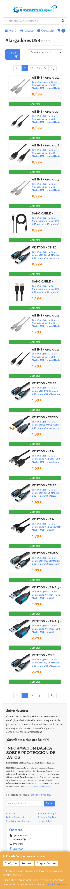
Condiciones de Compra (18, 821)
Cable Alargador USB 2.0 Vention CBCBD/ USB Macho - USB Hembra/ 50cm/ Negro (46, 425)
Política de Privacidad (42, 786)
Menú (12, 30)
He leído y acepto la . (30, 794)
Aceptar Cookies (46, 863)
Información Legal (47, 813)
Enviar (49, 803)
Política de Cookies (55, 884)
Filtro (12, 53)
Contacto (47, 30)
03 (38, 68)
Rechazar (27, 863)
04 (45, 68)
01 (25, 68)
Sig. (52, 68)
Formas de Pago (45, 821)
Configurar (11, 863)
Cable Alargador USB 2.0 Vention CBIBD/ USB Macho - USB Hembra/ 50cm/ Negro (46, 255)
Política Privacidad (15, 817)
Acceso (28, 30)
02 (31, 68)
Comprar (35, 104)
